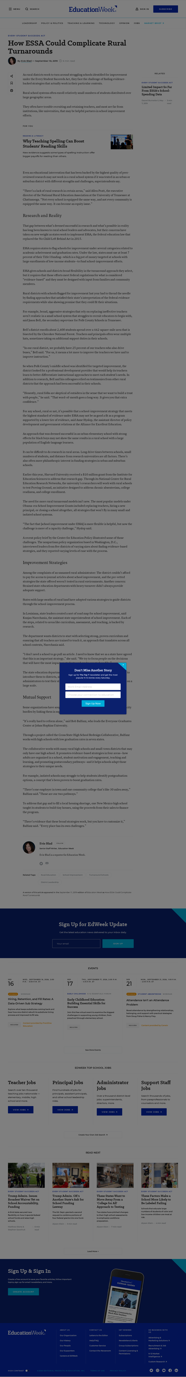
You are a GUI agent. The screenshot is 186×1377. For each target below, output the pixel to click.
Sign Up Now (93, 703)
